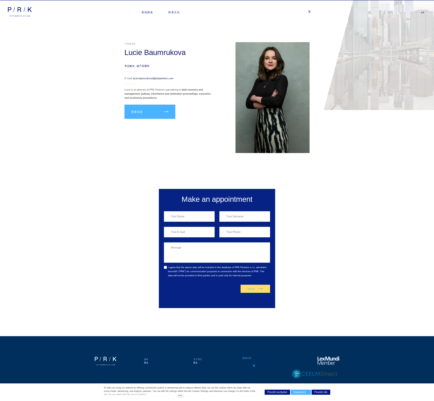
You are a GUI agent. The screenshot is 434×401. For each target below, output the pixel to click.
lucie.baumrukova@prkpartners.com (153, 78)
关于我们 (197, 359)
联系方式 (246, 358)
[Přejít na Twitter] (254, 366)
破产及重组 (143, 65)
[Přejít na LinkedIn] (263, 366)
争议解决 (129, 65)
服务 (146, 359)
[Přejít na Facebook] (244, 366)
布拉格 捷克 (130, 44)
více (180, 395)
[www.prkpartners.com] (20, 11)
